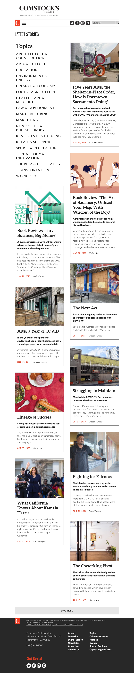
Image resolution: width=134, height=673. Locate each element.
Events (93, 643)
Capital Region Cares (101, 649)
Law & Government (35, 108)
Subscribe (73, 636)
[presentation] (17, 23)
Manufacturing (32, 114)
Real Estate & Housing (38, 136)
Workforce (28, 176)
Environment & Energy (31, 78)
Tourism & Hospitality (38, 164)
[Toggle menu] (23, 23)
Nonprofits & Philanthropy (30, 128)
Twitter (72, 23)
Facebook (77, 23)
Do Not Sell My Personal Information (67, 625)
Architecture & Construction (32, 56)
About (71, 633)
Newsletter (74, 643)
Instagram (82, 23)
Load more (67, 611)
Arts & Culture (31, 64)
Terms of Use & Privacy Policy (38, 625)
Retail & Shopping (34, 142)
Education (27, 70)
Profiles (94, 639)
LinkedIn (88, 23)
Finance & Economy (36, 86)
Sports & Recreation (36, 148)
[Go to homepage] (39, 10)
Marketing (27, 120)
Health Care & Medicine (30, 100)
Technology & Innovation (30, 156)
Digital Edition (75, 639)
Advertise (73, 646)
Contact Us (73, 649)
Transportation (32, 170)
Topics (93, 633)
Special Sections (98, 646)
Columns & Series (99, 636)
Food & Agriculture (36, 92)
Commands (2, 670)
